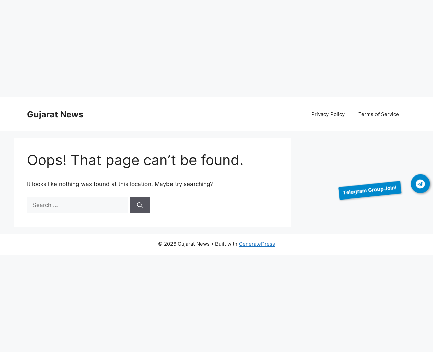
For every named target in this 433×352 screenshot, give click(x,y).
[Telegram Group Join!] (420, 183)
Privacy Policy (328, 114)
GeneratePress (257, 244)
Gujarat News (55, 114)
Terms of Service (378, 114)
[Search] (140, 205)
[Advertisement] (203, 50)
